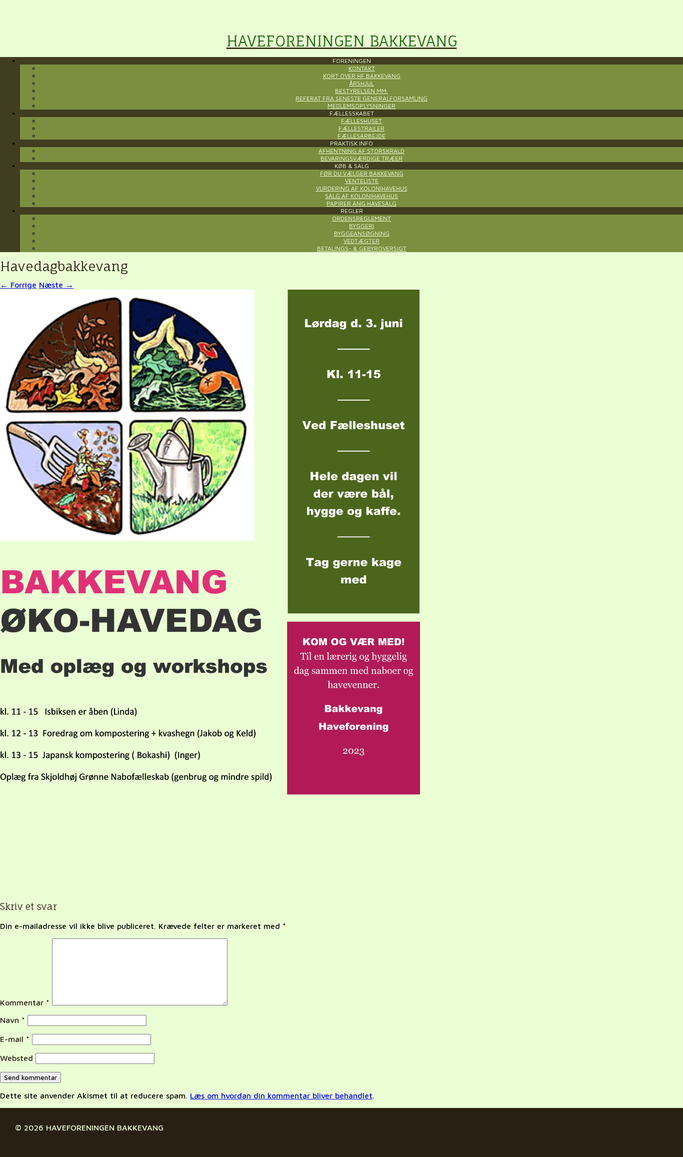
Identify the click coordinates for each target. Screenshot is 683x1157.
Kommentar (25, 1002)
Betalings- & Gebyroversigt (361, 248)
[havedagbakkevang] (210, 887)
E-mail (15, 1038)
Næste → (56, 284)
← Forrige (18, 284)
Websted (16, 1057)
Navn (12, 1019)
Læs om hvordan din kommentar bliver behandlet (281, 1095)
